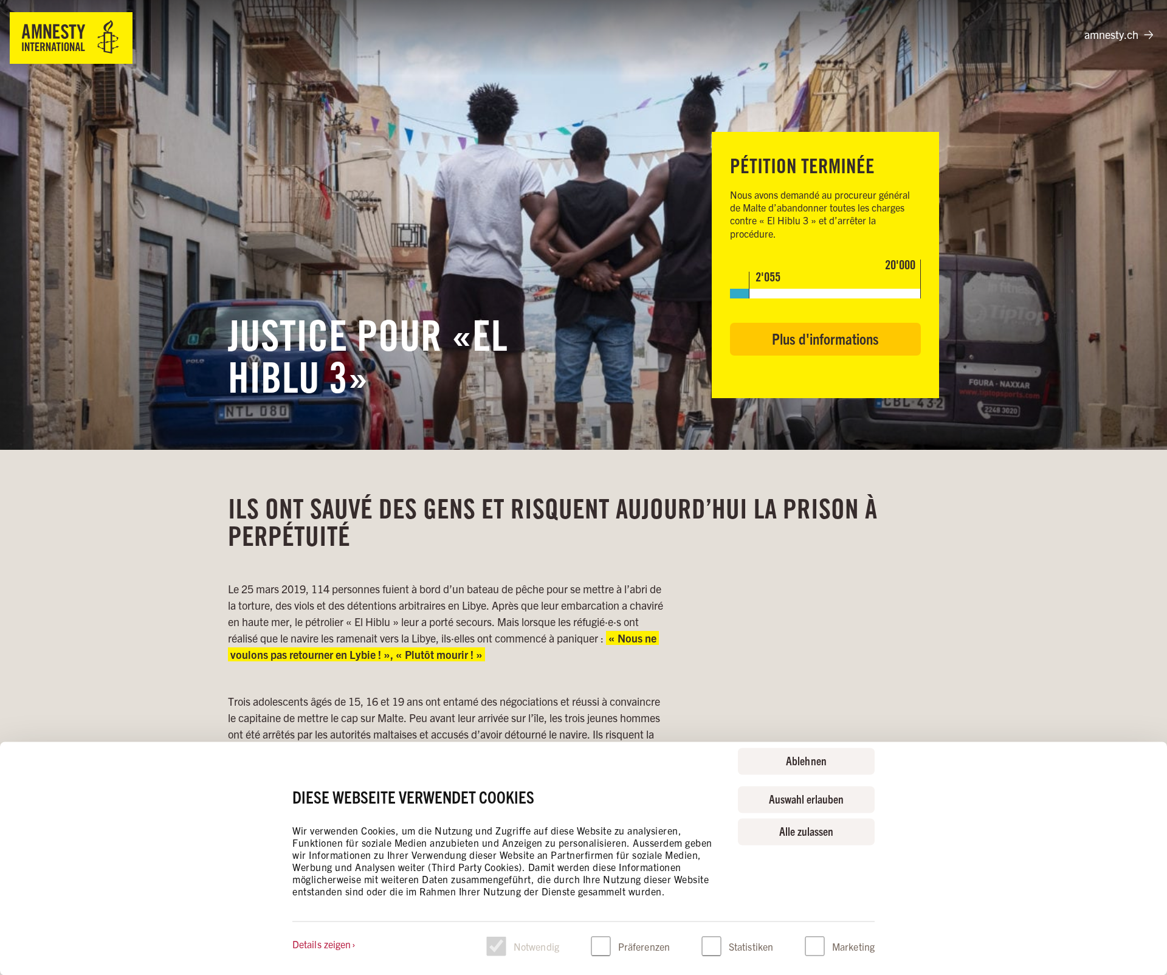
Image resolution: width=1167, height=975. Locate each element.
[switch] (601, 946)
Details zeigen (321, 943)
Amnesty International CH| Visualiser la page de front (71, 38)
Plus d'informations (825, 338)
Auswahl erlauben (806, 798)
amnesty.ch (1111, 34)
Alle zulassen (806, 831)
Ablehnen (806, 760)
